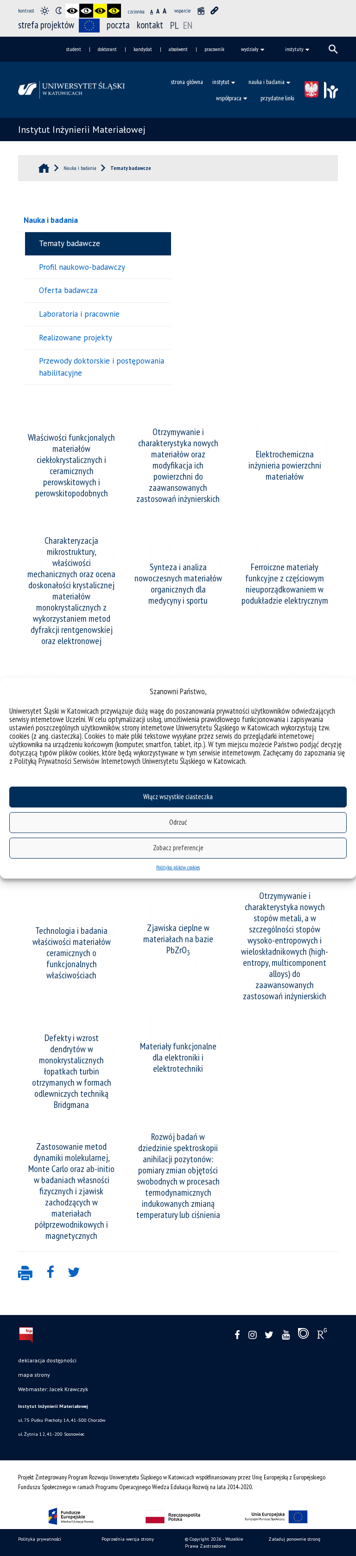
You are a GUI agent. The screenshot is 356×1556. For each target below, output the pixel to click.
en (187, 25)
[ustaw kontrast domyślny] (44, 11)
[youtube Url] (286, 1335)
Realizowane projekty (75, 337)
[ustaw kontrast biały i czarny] (86, 11)
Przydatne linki (277, 98)
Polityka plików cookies (178, 867)
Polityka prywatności (39, 1539)
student (73, 49)
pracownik (214, 49)
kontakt (150, 25)
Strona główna (187, 82)
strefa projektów (46, 25)
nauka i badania (266, 82)
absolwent (178, 49)
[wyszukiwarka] (333, 49)
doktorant (107, 49)
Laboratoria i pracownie (79, 314)
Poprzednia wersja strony (128, 1539)
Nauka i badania (51, 220)
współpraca (229, 98)
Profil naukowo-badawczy (82, 267)
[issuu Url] (303, 1335)
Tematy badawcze (69, 243)
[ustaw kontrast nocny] (58, 11)
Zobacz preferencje (178, 847)
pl (175, 25)
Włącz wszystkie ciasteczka (178, 796)
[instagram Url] (252, 1335)
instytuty (294, 49)
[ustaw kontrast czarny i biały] (72, 11)
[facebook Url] (237, 1335)
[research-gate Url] (322, 1335)
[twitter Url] (269, 1335)
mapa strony (34, 1374)
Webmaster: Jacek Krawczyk (53, 1389)
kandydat (143, 49)
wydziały (250, 49)
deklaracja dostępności (47, 1360)
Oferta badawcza (68, 290)
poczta (118, 25)
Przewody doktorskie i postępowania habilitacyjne (101, 367)
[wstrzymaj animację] (201, 11)
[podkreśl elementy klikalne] (215, 11)
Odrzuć (178, 822)
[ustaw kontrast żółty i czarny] (114, 11)
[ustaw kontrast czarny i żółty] (100, 11)
